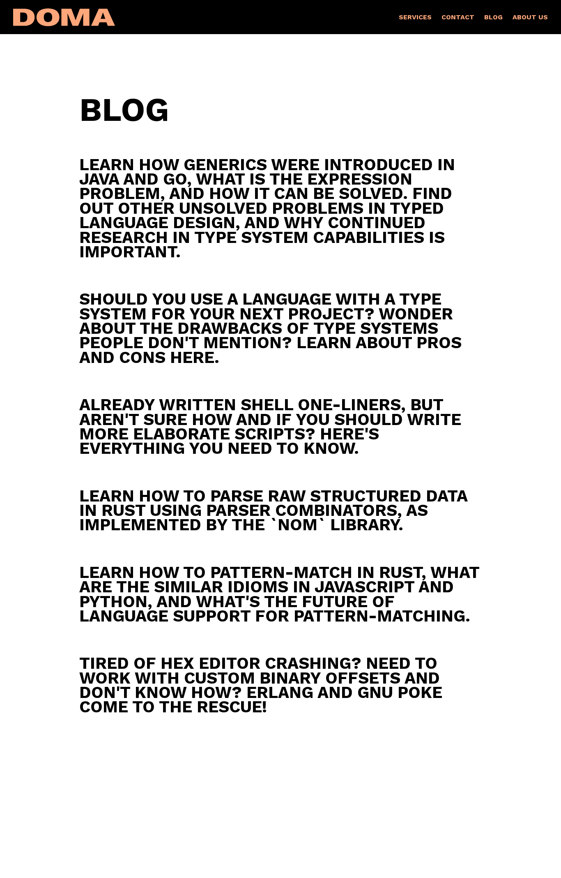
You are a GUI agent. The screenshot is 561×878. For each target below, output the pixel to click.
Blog (493, 17)
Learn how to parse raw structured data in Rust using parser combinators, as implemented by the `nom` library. (273, 510)
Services (415, 17)
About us (530, 17)
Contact (457, 17)
